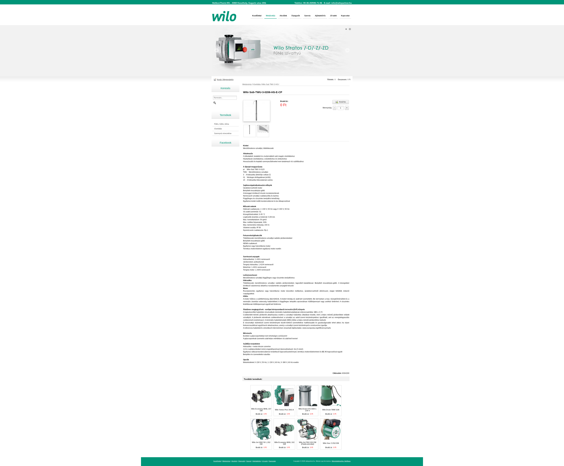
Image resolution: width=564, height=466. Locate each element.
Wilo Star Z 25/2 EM (331, 443)
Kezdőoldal (256, 16)
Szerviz (307, 16)
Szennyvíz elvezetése (221, 133)
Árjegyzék (295, 16)
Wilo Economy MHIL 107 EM (261, 410)
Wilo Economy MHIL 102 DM (284, 443)
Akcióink (283, 16)
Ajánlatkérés (320, 16)
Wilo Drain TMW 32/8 (330, 410)
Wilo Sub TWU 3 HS (270, 84)
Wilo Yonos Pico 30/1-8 (284, 410)
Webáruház (270, 16)
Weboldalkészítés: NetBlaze (341, 461)
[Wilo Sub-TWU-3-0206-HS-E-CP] (250, 130)
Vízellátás (217, 129)
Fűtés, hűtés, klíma (220, 124)
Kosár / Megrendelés (225, 80)
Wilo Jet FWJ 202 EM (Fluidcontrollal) (307, 443)
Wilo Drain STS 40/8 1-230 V (307, 410)
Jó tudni (333, 16)
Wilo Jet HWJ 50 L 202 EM (261, 443)
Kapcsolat (345, 16)
